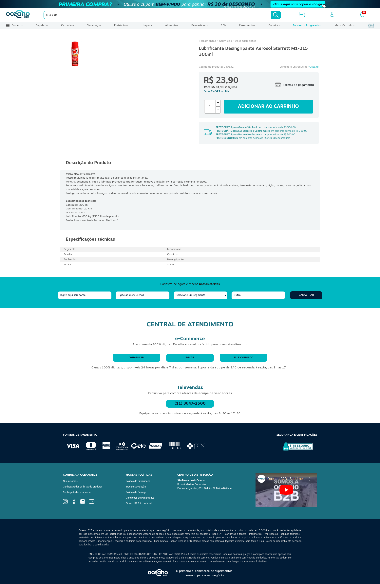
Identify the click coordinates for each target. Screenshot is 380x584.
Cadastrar (306, 295)
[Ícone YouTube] (91, 503)
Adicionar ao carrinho (268, 106)
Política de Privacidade (138, 481)
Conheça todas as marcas (77, 492)
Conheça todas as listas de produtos (83, 487)
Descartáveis (199, 25)
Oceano (314, 67)
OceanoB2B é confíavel (139, 503)
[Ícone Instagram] (65, 503)
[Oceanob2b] (18, 15)
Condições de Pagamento (140, 498)
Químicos (225, 41)
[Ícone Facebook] (74, 503)
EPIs (223, 25)
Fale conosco (243, 357)
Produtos (17, 25)
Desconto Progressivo (307, 25)
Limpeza (147, 25)
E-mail (190, 357)
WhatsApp (136, 357)
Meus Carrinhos (345, 25)
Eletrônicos (121, 25)
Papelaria (42, 25)
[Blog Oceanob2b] (371, 25)
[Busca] (276, 15)
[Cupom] (190, 4)
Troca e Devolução (136, 487)
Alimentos (171, 25)
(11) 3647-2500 (190, 404)
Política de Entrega (136, 492)
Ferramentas (247, 25)
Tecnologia (94, 25)
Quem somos (70, 481)
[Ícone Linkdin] (82, 503)
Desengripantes (245, 41)
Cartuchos (67, 25)
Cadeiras (274, 25)
